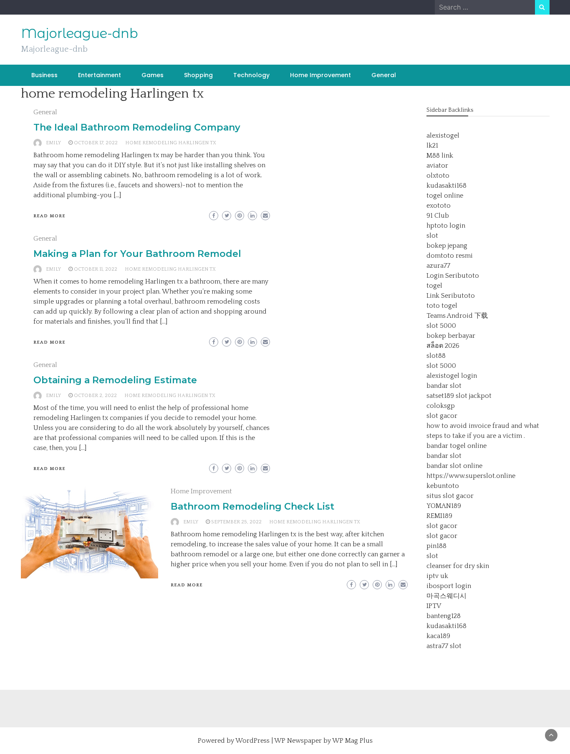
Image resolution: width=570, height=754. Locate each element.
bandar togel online (456, 446)
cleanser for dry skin (457, 566)
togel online (444, 195)
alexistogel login (451, 376)
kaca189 (438, 636)
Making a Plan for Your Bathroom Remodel (137, 253)
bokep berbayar (450, 335)
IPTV (433, 606)
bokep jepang (446, 245)
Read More (49, 216)
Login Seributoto (452, 275)
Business (44, 75)
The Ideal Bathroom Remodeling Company (136, 127)
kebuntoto (442, 486)
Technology (251, 75)
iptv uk (437, 576)
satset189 (440, 396)
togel (434, 285)
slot (432, 235)
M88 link (439, 155)
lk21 (432, 145)
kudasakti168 (446, 185)
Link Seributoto (450, 295)
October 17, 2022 (96, 143)
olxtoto (437, 175)
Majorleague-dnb (79, 33)
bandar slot (444, 386)
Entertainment (99, 75)
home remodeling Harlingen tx (170, 143)
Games (152, 75)
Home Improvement (320, 75)
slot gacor (441, 416)
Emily (53, 143)
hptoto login (445, 225)
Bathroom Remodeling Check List (252, 506)
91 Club (437, 215)
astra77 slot (444, 646)
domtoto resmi (449, 255)
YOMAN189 (443, 506)
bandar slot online (454, 466)
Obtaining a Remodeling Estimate (115, 380)
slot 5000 (441, 325)
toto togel (441, 305)
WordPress (252, 740)
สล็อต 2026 (442, 345)
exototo (438, 205)
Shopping (198, 75)
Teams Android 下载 (457, 315)
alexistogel (442, 135)
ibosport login (448, 586)
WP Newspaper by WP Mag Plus (323, 740)
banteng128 (443, 616)
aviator (437, 165)
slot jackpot (474, 396)
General (383, 75)
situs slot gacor (450, 496)
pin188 (436, 546)
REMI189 (439, 516)
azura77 (438, 265)
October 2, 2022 (95, 395)
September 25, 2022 (236, 522)
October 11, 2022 (95, 269)
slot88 (436, 355)
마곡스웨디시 (446, 596)
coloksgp (440, 406)
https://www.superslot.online (470, 476)
